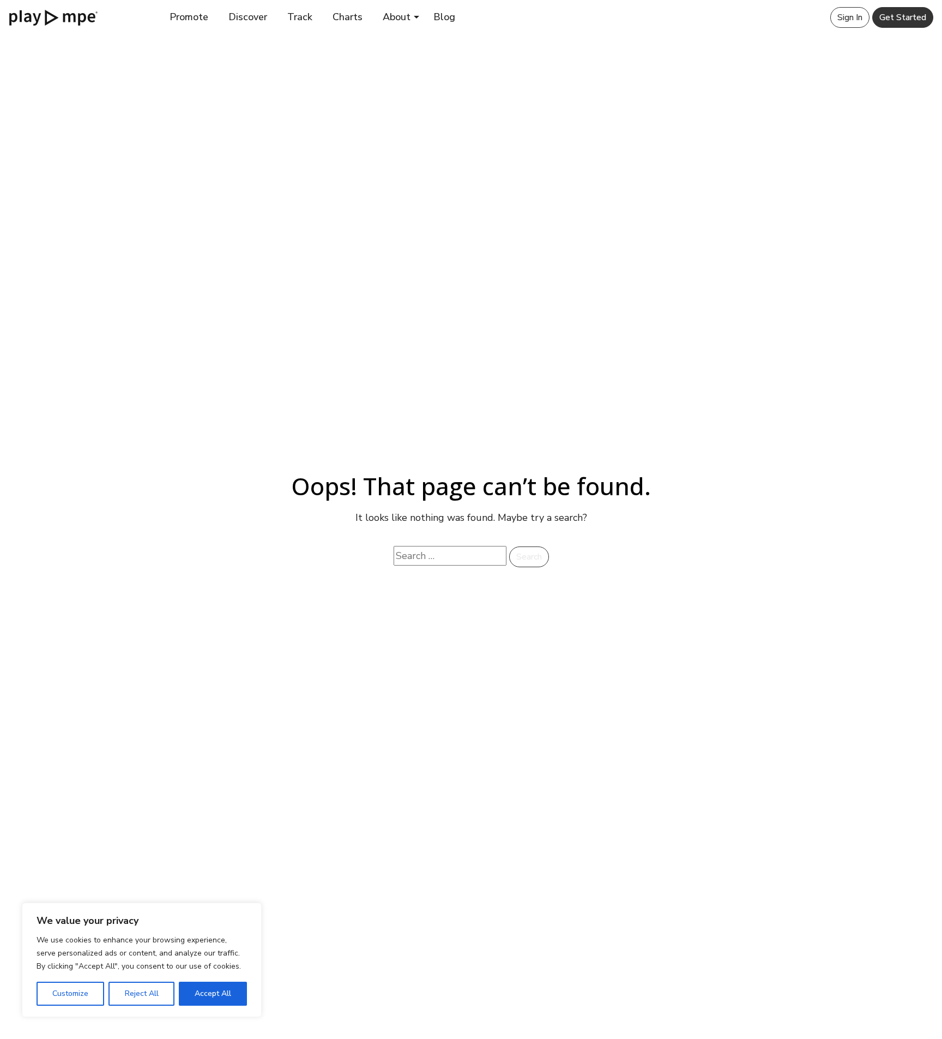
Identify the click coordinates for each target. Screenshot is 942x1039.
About (396, 16)
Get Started (902, 17)
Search (529, 557)
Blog (444, 16)
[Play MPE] (53, 16)
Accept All (213, 993)
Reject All (142, 993)
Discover (247, 16)
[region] (142, 960)
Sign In (849, 17)
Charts (348, 16)
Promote (189, 16)
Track (299, 16)
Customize (70, 993)
